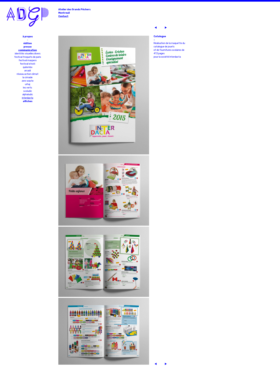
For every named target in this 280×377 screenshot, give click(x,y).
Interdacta (27, 98)
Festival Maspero (28, 60)
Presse (27, 46)
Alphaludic (27, 94)
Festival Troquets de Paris (27, 57)
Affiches (27, 101)
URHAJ (27, 84)
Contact (63, 16)
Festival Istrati (27, 63)
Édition (27, 43)
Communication (27, 50)
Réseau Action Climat (27, 74)
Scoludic (27, 91)
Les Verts (27, 87)
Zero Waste (28, 80)
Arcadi (27, 70)
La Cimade (28, 77)
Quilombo (27, 67)
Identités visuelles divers (28, 53)
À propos (28, 36)
